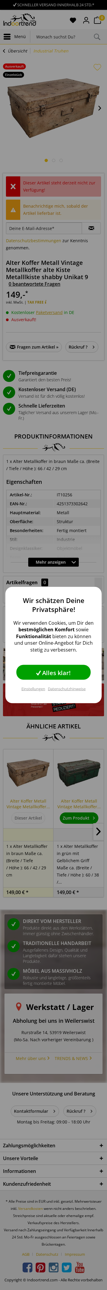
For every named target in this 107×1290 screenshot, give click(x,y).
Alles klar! (56, 673)
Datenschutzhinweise (67, 688)
